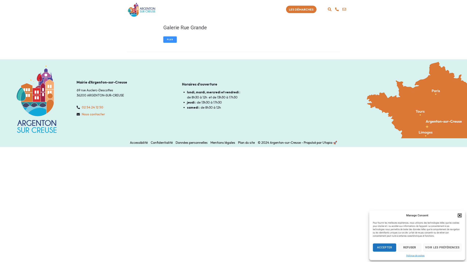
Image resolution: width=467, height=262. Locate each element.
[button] (460, 215)
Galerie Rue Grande (185, 28)
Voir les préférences (442, 247)
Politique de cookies (415, 255)
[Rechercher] (329, 9)
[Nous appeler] (337, 9)
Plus (170, 39)
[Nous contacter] (344, 9)
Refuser (409, 247)
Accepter (384, 247)
